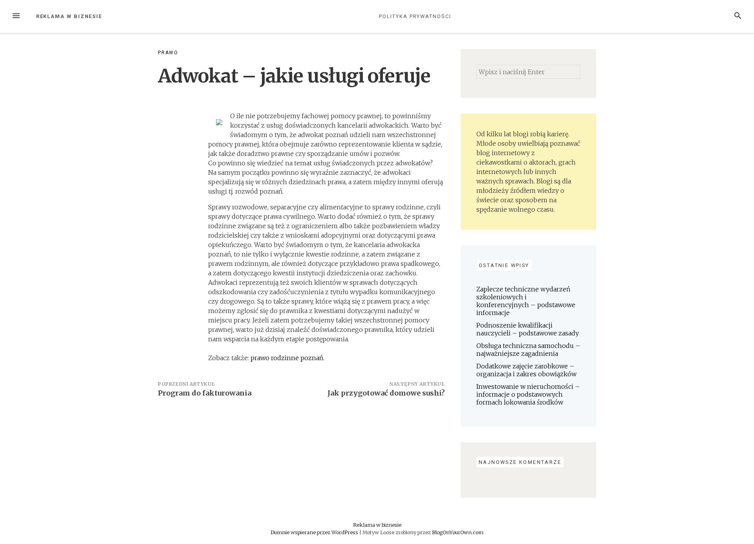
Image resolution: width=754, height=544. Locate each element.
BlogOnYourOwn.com (457, 532)
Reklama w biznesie (69, 16)
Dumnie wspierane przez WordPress (315, 532)
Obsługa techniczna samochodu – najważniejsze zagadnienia (528, 349)
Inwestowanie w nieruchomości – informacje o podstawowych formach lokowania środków (528, 394)
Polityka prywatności (415, 16)
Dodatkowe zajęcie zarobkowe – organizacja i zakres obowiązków (526, 370)
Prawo (168, 52)
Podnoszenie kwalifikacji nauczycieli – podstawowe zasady (527, 329)
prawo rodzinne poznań (287, 358)
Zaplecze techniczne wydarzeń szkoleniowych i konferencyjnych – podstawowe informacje (525, 301)
